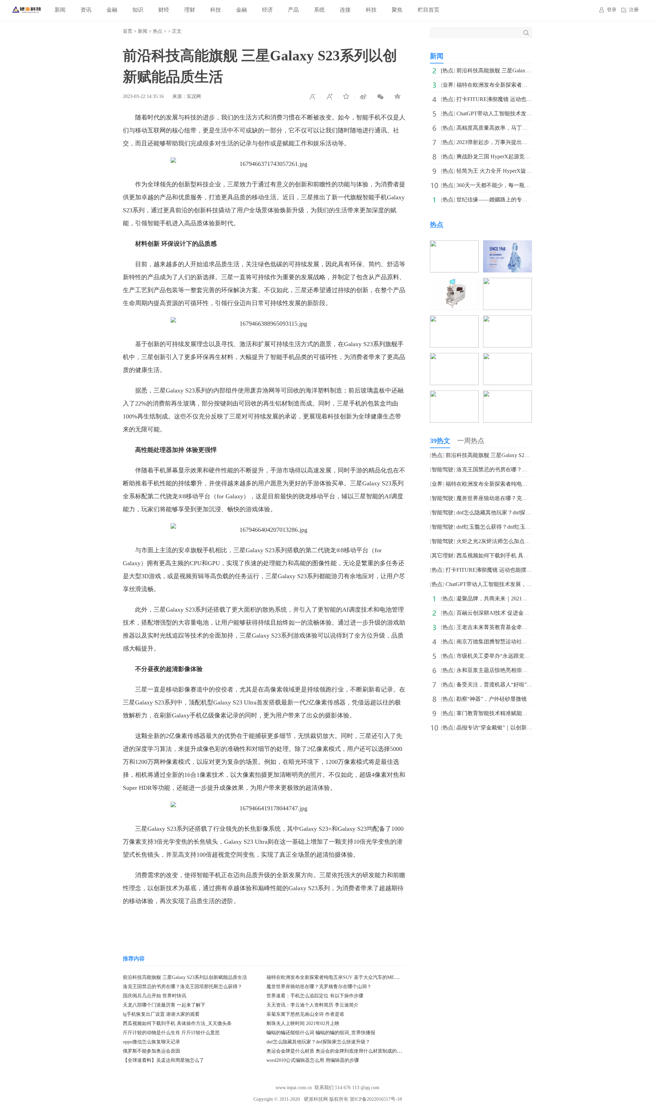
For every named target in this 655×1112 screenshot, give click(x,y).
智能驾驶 (442, 469)
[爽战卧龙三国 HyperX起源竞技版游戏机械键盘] (454, 320)
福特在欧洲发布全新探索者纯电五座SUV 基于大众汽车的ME (529, 85)
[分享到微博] (363, 96)
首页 (127, 31)
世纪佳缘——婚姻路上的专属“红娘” (499, 199)
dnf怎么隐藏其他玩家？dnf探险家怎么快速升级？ (318, 1041)
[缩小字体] (312, 96)
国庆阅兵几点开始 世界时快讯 (154, 995)
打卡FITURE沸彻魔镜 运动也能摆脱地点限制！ (513, 99)
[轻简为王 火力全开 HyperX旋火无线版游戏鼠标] (507, 320)
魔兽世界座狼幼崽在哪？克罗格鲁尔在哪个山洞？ (319, 986)
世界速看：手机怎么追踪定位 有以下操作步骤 (314, 995)
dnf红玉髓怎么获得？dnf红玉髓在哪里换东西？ (512, 527)
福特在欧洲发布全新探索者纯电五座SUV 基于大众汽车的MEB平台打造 (341, 977)
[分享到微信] (380, 96)
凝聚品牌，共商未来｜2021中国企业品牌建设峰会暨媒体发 (527, 598)
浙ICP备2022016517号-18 (376, 1099)
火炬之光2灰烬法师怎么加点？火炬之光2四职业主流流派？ (527, 541)
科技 (215, 10)
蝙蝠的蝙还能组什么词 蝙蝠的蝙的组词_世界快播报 (320, 1032)
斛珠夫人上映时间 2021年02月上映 (302, 1023)
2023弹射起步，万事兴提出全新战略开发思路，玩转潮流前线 (530, 142)
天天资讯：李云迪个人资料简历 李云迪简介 (312, 1005)
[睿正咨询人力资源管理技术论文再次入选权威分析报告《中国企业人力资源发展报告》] (454, 395)
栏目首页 (428, 10)
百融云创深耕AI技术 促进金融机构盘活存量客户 (514, 613)
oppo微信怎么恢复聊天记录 (151, 1041)
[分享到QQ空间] (397, 96)
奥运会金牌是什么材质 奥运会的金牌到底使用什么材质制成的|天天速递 (341, 1051)
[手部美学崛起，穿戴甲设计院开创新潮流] (507, 357)
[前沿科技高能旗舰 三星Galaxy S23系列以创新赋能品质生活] (454, 245)
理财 (189, 10)
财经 (163, 10)
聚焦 (397, 10)
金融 (111, 10)
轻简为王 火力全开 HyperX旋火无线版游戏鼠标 (513, 171)
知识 (137, 10)
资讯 (86, 10)
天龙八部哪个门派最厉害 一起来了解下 (164, 1005)
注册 (634, 9)
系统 (319, 10)
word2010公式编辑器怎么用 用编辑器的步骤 (312, 1060)
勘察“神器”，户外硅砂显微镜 (491, 699)
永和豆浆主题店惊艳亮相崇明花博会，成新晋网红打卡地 (524, 670)
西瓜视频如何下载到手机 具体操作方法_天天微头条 (177, 1023)
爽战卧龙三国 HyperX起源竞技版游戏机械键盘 (512, 156)
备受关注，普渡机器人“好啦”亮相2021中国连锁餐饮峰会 (524, 684)
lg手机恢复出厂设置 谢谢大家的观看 (161, 1014)
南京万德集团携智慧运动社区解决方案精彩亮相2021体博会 (527, 641)
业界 (447, 85)
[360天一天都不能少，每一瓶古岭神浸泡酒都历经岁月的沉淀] (454, 357)
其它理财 (442, 555)
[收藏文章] (346, 96)
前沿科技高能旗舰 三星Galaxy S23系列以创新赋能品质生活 (185, 977)
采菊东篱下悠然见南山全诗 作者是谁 (305, 1014)
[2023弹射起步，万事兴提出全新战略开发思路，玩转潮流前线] (507, 282)
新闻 (60, 10)
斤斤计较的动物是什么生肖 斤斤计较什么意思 (171, 1032)
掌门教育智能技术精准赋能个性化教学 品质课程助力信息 (525, 713)
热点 (157, 31)
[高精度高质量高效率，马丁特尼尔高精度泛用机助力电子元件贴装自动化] (454, 282)
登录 (611, 9)
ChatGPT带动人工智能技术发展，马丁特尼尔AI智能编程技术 (529, 113)
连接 (345, 10)
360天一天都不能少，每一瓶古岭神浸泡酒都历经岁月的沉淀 (528, 185)
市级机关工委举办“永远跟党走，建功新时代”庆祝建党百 (524, 656)
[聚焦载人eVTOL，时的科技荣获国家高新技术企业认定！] (507, 395)
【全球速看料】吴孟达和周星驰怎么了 (163, 1060)
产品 (293, 10)
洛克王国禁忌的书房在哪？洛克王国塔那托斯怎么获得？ (182, 986)
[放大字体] (329, 96)
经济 (267, 10)
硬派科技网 (316, 1099)
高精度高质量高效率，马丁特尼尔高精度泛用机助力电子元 (527, 128)
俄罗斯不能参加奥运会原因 (151, 1051)
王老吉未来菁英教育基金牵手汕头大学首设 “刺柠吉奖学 (523, 627)
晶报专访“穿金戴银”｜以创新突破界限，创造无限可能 (521, 727)
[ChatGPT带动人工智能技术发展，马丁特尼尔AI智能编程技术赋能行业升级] (507, 245)
